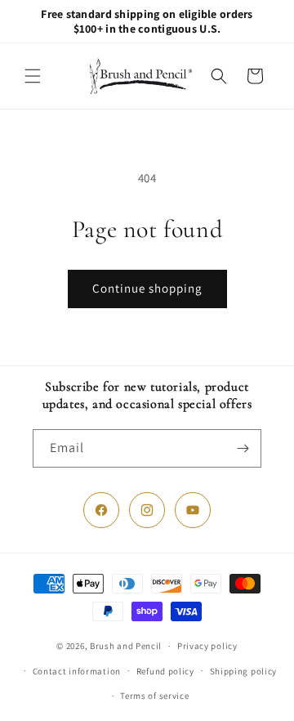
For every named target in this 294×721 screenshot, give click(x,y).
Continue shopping (147, 288)
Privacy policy (207, 646)
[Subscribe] (243, 448)
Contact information (77, 671)
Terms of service (154, 695)
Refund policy (165, 671)
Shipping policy (244, 671)
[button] (33, 76)
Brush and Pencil (126, 646)
